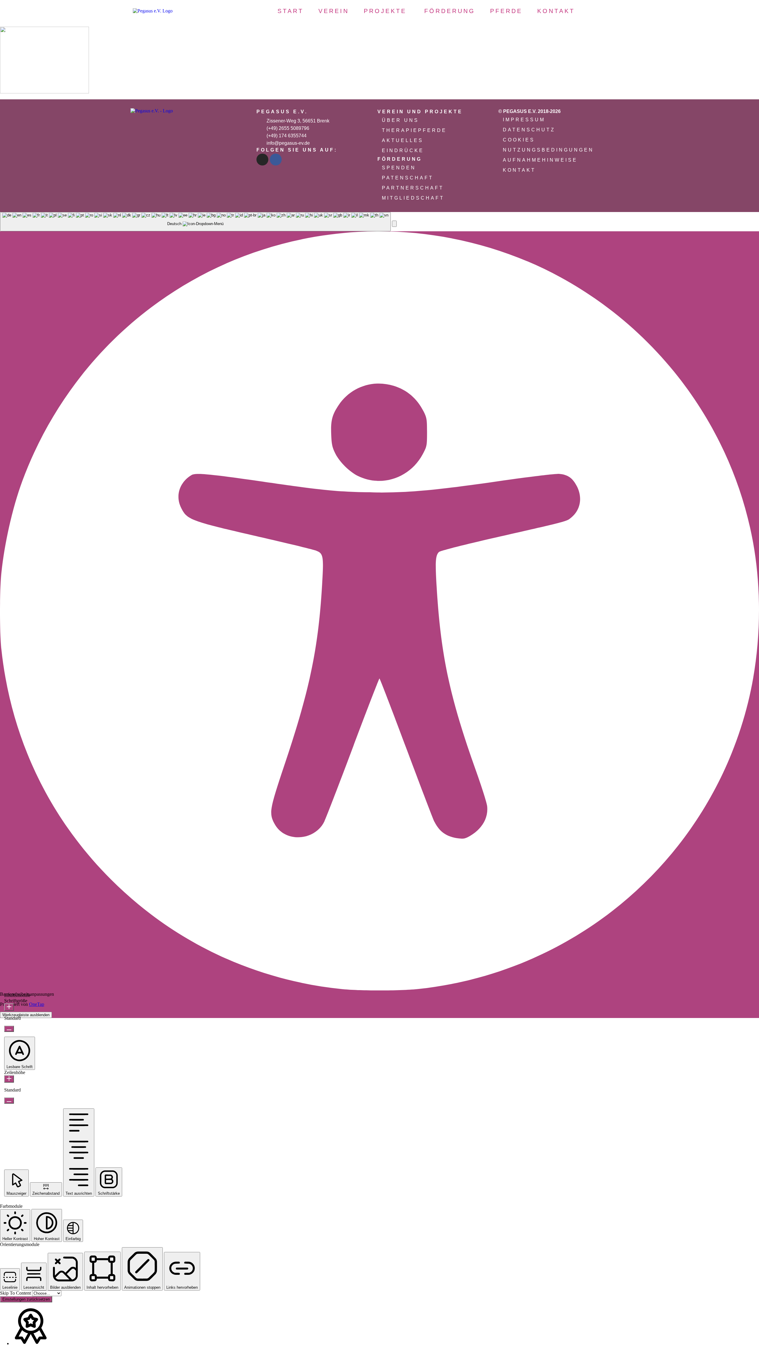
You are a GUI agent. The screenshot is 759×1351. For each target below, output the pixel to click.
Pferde (506, 11)
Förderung (449, 11)
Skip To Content (16, 1293)
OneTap (36, 1004)
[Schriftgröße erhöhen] (9, 1007)
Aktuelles (402, 140)
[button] (386, 11)
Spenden (399, 167)
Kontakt (556, 11)
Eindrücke (403, 150)
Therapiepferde (414, 130)
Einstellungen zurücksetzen (26, 1299)
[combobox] (195, 221)
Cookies (519, 139)
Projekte (385, 11)
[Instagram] (262, 159)
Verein (333, 11)
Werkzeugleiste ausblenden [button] (26, 1015)
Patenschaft (407, 177)
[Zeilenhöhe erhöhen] (9, 1079)
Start (291, 11)
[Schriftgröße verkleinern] (9, 1029)
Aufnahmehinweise (540, 159)
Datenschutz (529, 129)
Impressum (524, 119)
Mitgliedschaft (413, 197)
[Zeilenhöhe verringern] (9, 1100)
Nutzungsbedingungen (548, 149)
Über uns (400, 120)
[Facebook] (276, 159)
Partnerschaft (413, 187)
